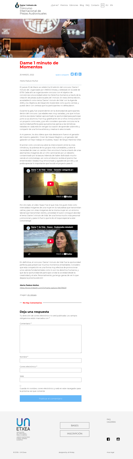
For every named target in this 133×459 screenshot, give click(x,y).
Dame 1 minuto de (28, 5)
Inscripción (74, 433)
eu (107, 5)
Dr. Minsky (32, 295)
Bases (74, 425)
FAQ (87, 5)
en (111, 5)
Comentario (25, 324)
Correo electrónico (28, 367)
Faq (109, 419)
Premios (64, 5)
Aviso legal (110, 452)
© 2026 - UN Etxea (19, 452)
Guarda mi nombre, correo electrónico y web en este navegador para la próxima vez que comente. (50, 389)
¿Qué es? (55, 5)
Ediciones (74, 5)
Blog (82, 5)
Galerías (111, 422)
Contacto (95, 5)
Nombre (24, 357)
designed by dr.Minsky (66, 452)
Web (22, 376)
